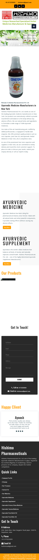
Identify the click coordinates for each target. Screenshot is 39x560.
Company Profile (7, 478)
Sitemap (4, 482)
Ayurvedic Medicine (8, 497)
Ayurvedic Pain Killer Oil (9, 517)
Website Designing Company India (23, 559)
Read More (7, 227)
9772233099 (23, 388)
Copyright (7, 555)
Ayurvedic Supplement (8, 501)
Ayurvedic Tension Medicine (10, 509)
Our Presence (6, 486)
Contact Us (5, 490)
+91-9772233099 (10, 2)
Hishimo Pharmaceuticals (14, 450)
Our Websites (6, 494)
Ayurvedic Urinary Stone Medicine (12, 505)
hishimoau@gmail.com (24, 2)
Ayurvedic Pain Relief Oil (9, 513)
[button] (3, 38)
